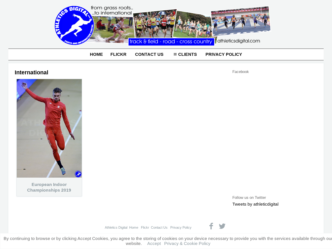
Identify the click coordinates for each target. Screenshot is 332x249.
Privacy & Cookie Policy (187, 243)
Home (96, 54)
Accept (154, 243)
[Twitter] (222, 226)
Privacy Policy (224, 54)
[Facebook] (211, 226)
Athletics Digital (116, 227)
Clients (187, 54)
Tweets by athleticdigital (255, 204)
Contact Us (149, 54)
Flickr (118, 54)
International (31, 72)
